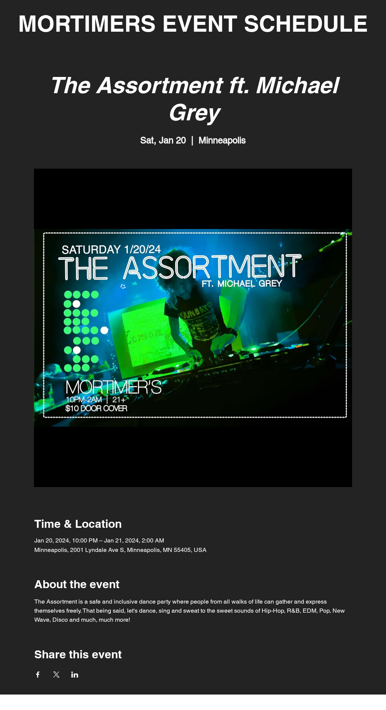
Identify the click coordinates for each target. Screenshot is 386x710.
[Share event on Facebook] (37, 675)
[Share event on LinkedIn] (74, 675)
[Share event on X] (56, 675)
